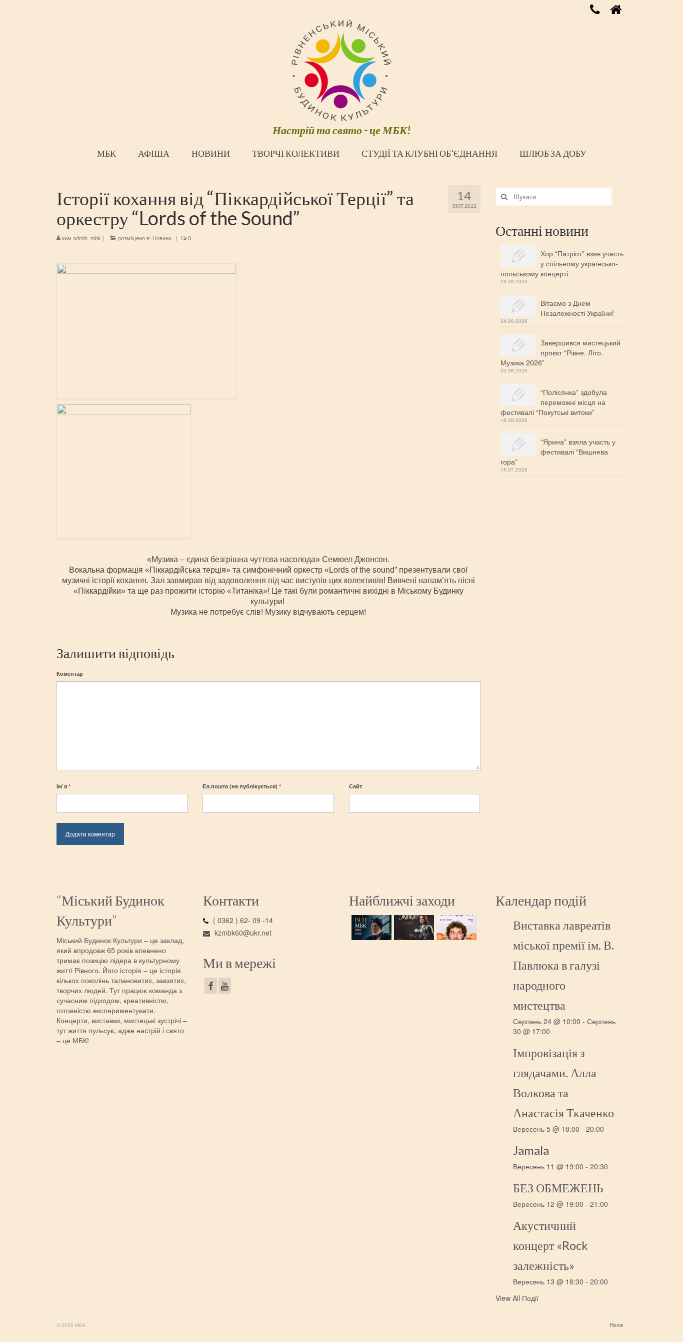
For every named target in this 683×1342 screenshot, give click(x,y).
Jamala (531, 1150)
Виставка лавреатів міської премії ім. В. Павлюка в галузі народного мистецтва (563, 965)
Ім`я (63, 786)
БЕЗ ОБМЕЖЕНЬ (558, 1187)
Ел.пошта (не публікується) (241, 786)
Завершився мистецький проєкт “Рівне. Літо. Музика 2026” (560, 352)
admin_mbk (87, 238)
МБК (106, 153)
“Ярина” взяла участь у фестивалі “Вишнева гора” (558, 451)
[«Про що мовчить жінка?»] (413, 927)
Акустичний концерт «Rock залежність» (550, 1245)
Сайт (355, 786)
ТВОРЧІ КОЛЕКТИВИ (296, 153)
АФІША (154, 153)
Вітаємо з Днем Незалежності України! (577, 308)
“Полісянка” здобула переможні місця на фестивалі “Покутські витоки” (553, 402)
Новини (162, 238)
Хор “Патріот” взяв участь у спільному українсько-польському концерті (562, 263)
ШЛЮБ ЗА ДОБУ (553, 153)
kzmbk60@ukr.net (242, 933)
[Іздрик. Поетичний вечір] (370, 927)
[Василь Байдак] (455, 927)
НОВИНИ (211, 153)
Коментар (69, 673)
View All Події (517, 1298)
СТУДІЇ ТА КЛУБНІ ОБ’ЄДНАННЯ (430, 153)
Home (617, 1324)
